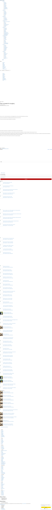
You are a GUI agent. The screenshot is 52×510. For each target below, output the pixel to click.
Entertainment (4, 35)
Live (4, 9)
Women (2, 485)
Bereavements (5, 34)
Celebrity (5, 37)
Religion (5, 6)
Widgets (2, 491)
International (5, 7)
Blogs (4, 30)
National (5, 3)
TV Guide (5, 39)
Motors (2, 475)
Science (2, 480)
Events (5, 42)
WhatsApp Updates (6, 33)
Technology (4, 67)
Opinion (4, 27)
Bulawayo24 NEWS (2, 0)
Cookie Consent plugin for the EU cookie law (46, 508)
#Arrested (3, 148)
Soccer (5, 11)
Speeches (5, 29)
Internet (5, 46)
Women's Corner (6, 32)
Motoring (5, 54)
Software (5, 48)
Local (4, 2)
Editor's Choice (7, 70)
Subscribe (26, 179)
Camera (5, 45)
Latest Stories (3, 509)
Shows (5, 41)
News (3, 1)
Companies (2, 446)
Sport (2, 483)
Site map (2, 492)
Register (51, 149)
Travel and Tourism (6, 24)
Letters (2, 459)
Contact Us (2, 494)
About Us (2, 493)
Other (5, 15)
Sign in (48, 149)
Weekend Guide (6, 43)
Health (5, 5)
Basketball (2, 441)
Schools (5, 14)
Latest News (3, 70)
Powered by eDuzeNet (2, 504)
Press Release (5, 8)
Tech (3, 44)
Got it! (46, 507)
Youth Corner (2, 462)
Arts (1, 469)
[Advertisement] (26, 86)
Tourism (5, 56)
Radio (5, 40)
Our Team (2, 495)
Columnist (2, 457)
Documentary (2, 488)
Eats (4, 22)
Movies (2, 467)
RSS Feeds (2, 508)
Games (5, 38)
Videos (3, 51)
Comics (5, 25)
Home (4, 62)
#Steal (7, 148)
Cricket (5, 12)
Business (4, 16)
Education (4, 76)
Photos (5, 26)
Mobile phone (5, 47)
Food (4, 55)
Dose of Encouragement (7, 21)
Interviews (5, 28)
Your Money (2, 448)
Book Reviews (3, 464)
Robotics (5, 49)
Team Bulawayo (3, 472)
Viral (4, 58)
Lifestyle (4, 20)
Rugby (5, 13)
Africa (5, 4)
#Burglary (6, 148)
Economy (5, 18)
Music (5, 36)
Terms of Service (24, 503)
